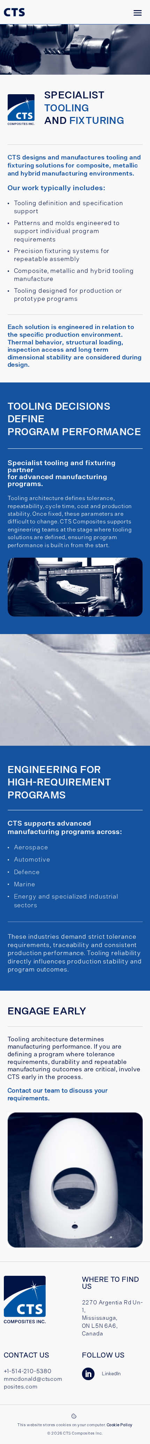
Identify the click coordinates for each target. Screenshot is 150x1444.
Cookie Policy (120, 1425)
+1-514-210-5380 (28, 1371)
